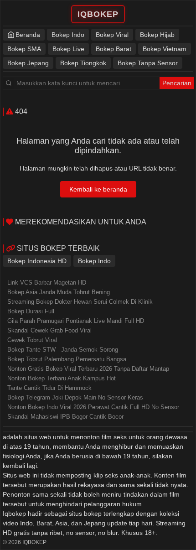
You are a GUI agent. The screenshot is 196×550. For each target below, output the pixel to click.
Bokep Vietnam (164, 48)
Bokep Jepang (28, 63)
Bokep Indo (68, 34)
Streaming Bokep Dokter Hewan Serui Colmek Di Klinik (80, 301)
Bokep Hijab (157, 34)
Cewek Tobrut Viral (32, 340)
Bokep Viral (112, 34)
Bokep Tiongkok (83, 63)
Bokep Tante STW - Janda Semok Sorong (62, 349)
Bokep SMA (24, 48)
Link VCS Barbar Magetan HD (46, 282)
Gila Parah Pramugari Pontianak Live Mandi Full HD (75, 320)
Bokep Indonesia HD (37, 261)
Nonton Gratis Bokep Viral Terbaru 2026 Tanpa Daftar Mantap (88, 368)
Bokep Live (68, 48)
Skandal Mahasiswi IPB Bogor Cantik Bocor (65, 416)
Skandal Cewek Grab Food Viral (49, 330)
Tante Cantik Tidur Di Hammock (49, 387)
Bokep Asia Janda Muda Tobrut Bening (58, 292)
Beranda (27, 34)
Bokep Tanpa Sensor (148, 63)
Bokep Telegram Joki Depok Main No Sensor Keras (75, 397)
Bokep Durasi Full (30, 311)
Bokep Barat (113, 48)
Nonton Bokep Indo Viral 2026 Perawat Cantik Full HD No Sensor (93, 407)
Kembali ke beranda (98, 189)
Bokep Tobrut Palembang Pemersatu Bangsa (66, 359)
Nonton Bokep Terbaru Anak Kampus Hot (61, 378)
